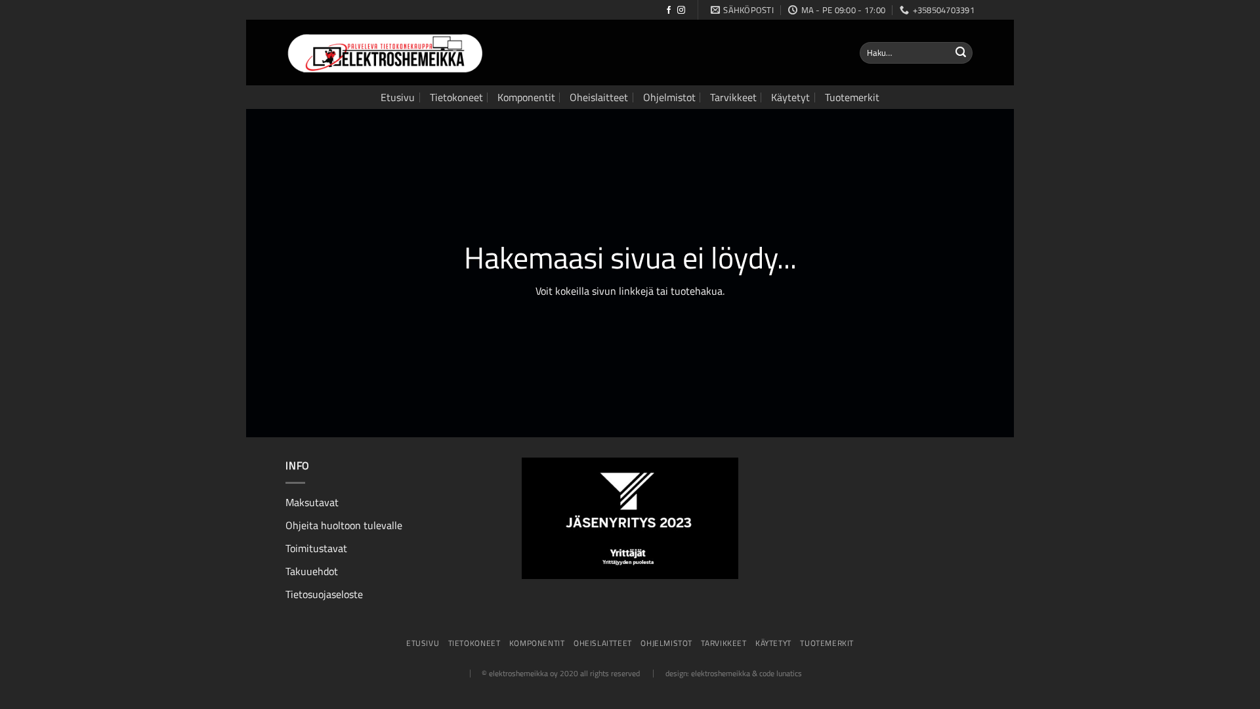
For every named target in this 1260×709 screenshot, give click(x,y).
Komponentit (526, 97)
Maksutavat (312, 502)
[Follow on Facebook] (669, 10)
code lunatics (780, 673)
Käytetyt (790, 97)
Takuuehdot (311, 571)
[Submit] (961, 53)
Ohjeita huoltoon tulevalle (343, 525)
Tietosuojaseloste (324, 594)
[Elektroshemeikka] (383, 53)
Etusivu (398, 97)
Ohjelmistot (669, 97)
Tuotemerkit (852, 97)
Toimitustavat (316, 548)
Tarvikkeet (733, 97)
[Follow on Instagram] (681, 10)
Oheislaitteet (599, 97)
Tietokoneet (456, 97)
